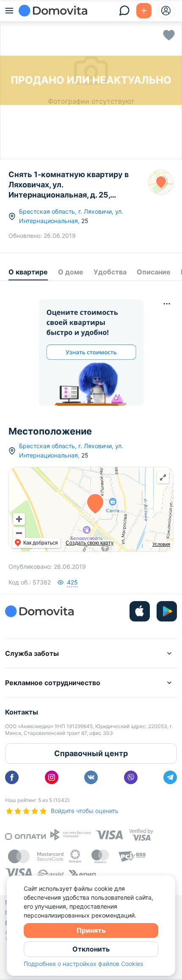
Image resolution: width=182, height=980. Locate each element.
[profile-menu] (165, 10)
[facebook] (12, 777)
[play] (167, 611)
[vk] (91, 777)
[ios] (140, 611)
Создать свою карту (89, 543)
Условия (161, 544)
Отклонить (91, 949)
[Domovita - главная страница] (53, 10)
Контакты (21, 712)
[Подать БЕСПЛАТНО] (144, 10)
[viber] (131, 777)
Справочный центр (91, 753)
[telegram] (170, 777)
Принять (91, 930)
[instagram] (51, 777)
